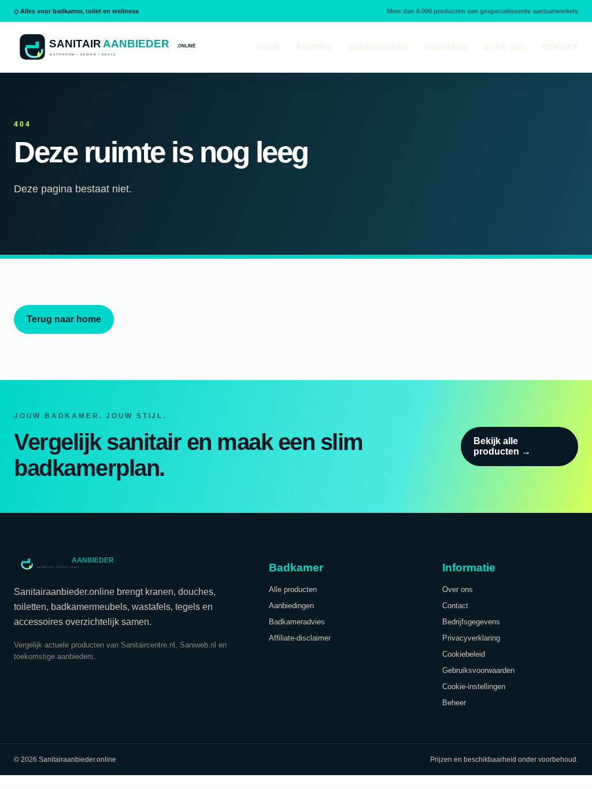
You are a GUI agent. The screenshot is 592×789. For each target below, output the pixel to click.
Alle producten (293, 589)
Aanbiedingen (378, 47)
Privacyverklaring (471, 638)
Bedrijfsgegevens (471, 621)
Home (268, 47)
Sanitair (314, 47)
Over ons (504, 47)
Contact (560, 47)
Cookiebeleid (463, 654)
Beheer (454, 702)
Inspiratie (446, 47)
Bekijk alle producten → (502, 446)
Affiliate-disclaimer (300, 638)
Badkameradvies (297, 621)
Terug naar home (64, 319)
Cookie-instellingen (473, 686)
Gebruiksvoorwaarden (478, 670)
